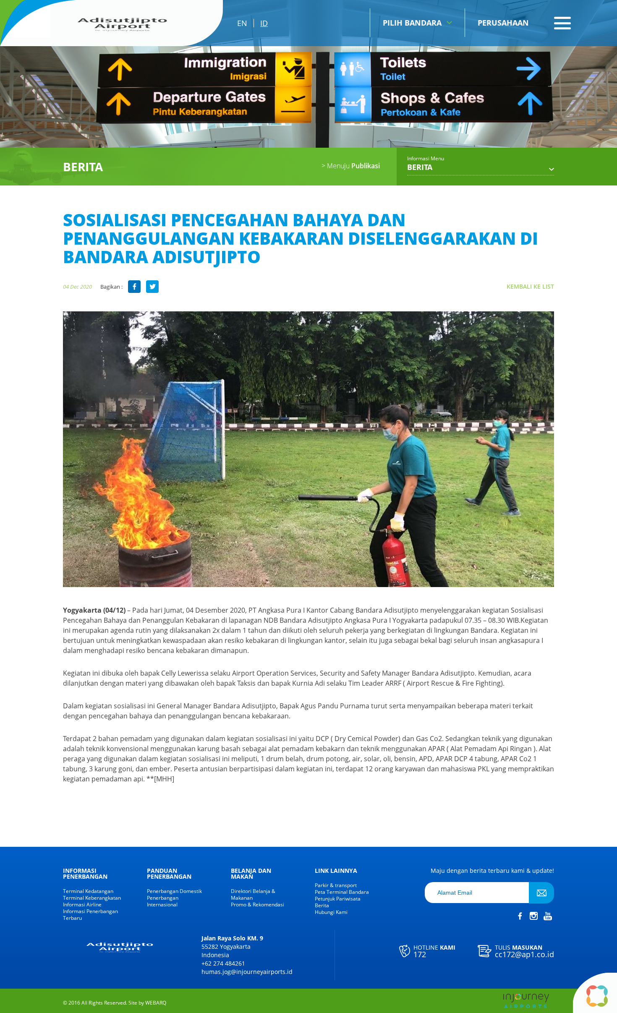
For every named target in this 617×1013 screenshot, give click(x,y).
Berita (322, 905)
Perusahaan (503, 23)
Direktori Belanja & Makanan (253, 894)
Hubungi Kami (331, 912)
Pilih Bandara (412, 23)
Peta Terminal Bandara (342, 892)
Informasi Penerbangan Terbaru (90, 915)
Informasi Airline (82, 904)
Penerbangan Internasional (162, 901)
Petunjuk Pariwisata (338, 899)
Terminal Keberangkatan (92, 898)
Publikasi (351, 165)
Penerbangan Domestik (174, 891)
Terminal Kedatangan (88, 891)
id (264, 23)
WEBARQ (155, 1003)
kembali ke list (530, 286)
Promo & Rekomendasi (257, 904)
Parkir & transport (336, 885)
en (242, 23)
